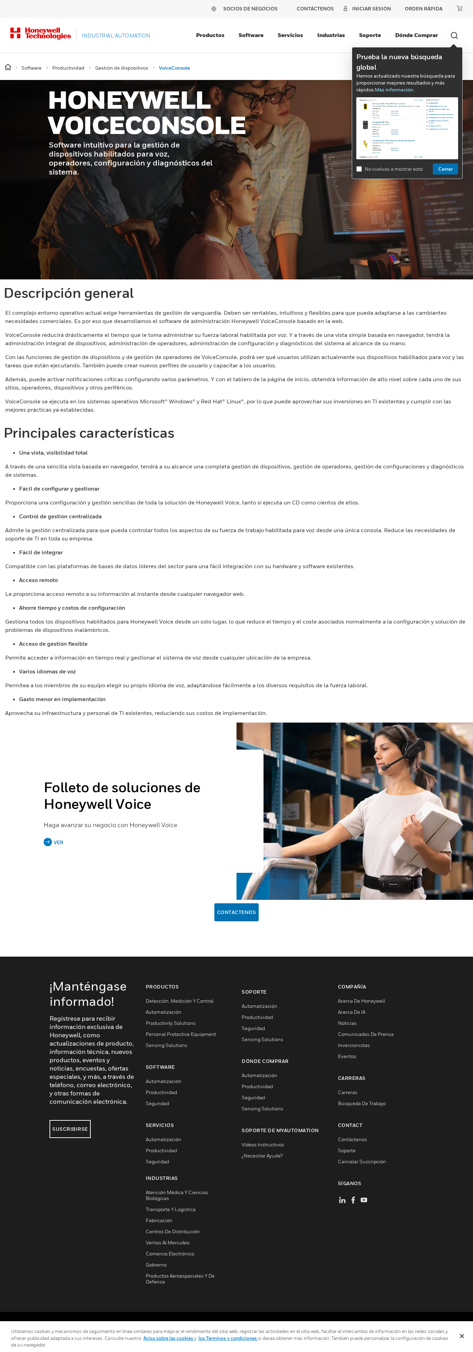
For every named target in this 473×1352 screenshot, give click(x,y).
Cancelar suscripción (362, 1161)
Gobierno (156, 1265)
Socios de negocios (250, 8)
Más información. (394, 89)
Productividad (161, 1092)
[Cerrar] (462, 1336)
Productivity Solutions (171, 1023)
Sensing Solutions (166, 1045)
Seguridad (157, 1103)
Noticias (347, 1023)
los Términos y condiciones (228, 1338)
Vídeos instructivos (263, 1144)
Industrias (331, 35)
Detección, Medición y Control (180, 1001)
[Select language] (213, 8)
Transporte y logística (171, 1209)
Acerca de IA (351, 1012)
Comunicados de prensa (366, 1034)
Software (251, 35)
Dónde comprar (416, 35)
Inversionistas (354, 1045)
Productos (210, 35)
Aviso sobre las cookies (168, 1338)
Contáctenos (236, 912)
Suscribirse (70, 1129)
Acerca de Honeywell (361, 1001)
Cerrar (445, 169)
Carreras (347, 1092)
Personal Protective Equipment (181, 1034)
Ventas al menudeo (167, 1242)
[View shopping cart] (459, 8)
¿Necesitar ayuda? (262, 1155)
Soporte (370, 35)
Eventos (347, 1056)
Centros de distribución (173, 1231)
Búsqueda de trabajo (362, 1103)
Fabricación (159, 1220)
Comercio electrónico (170, 1253)
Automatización (163, 1012)
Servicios (290, 35)
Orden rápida (424, 8)
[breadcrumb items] (8, 67)
